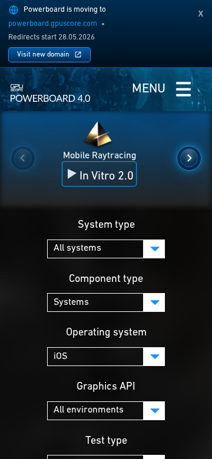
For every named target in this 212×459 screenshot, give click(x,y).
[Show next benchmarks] (189, 158)
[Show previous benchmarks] (23, 158)
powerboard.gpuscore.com (52, 24)
